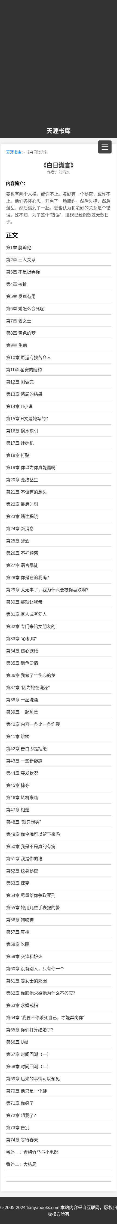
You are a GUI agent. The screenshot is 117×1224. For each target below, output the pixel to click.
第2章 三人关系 (21, 260)
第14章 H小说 (19, 406)
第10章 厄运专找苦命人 (28, 357)
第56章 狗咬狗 (20, 920)
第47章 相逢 (17, 810)
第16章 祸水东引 (22, 431)
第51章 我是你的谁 (24, 858)
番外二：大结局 (21, 1164)
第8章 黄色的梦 (21, 333)
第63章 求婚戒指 (22, 1005)
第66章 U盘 (17, 1042)
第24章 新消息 (20, 528)
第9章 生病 (16, 345)
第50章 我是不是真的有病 (31, 846)
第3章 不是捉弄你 (23, 272)
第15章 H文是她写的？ (28, 418)
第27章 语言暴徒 (22, 565)
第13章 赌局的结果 (24, 394)
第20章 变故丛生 (22, 480)
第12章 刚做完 (20, 382)
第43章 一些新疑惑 (24, 761)
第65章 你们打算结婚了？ (31, 1030)
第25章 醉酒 (17, 541)
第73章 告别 (17, 1127)
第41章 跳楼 (17, 736)
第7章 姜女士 (18, 321)
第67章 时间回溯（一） (28, 1054)
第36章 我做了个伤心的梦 (31, 675)
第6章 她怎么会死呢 (25, 308)
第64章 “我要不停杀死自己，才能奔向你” (45, 1017)
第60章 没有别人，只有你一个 (35, 968)
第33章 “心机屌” (21, 638)
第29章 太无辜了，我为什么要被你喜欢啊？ (48, 590)
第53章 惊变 (17, 883)
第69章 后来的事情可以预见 (33, 1079)
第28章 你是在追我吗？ (28, 577)
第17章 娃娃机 (20, 443)
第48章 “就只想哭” (23, 822)
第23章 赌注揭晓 (22, 516)
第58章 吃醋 (17, 944)
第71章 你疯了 (20, 1103)
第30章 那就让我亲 (24, 602)
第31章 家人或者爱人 (26, 614)
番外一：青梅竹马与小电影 (32, 1152)
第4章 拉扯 (16, 284)
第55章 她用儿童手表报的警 (33, 907)
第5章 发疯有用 (21, 296)
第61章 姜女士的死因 (26, 981)
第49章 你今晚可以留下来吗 (33, 834)
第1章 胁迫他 (18, 247)
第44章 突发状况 (22, 773)
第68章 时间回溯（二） (28, 1066)
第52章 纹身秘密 (22, 871)
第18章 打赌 (17, 455)
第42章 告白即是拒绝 (26, 748)
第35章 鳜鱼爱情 (22, 663)
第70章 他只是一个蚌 (26, 1091)
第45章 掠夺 (17, 785)
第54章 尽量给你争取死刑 (31, 895)
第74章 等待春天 (22, 1140)
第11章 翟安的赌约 (24, 370)
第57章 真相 (17, 932)
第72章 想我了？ (22, 1115)
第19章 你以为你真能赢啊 (31, 467)
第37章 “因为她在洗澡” (28, 687)
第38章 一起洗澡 (22, 700)
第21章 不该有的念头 (26, 492)
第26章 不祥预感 (22, 553)
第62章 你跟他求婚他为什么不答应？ (41, 993)
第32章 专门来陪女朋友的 (31, 626)
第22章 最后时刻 (22, 504)
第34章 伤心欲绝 (22, 651)
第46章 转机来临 (22, 797)
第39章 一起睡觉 (22, 712)
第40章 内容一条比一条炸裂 (33, 724)
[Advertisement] (58, 63)
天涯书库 (58, 130)
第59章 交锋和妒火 (24, 956)
